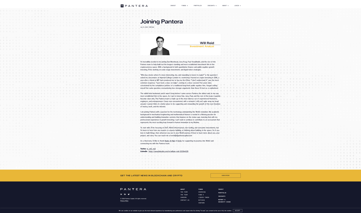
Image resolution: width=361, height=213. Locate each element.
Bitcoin (201, 200)
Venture (201, 203)
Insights (211, 5)
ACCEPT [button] (237, 210)
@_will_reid (151, 149)
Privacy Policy (124, 201)
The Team (184, 195)
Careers (183, 197)
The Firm (184, 192)
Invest (173, 5)
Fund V (201, 195)
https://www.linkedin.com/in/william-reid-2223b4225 (168, 151)
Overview (202, 192)
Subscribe (226, 175)
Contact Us (184, 200)
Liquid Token (203, 197)
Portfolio (198, 5)
